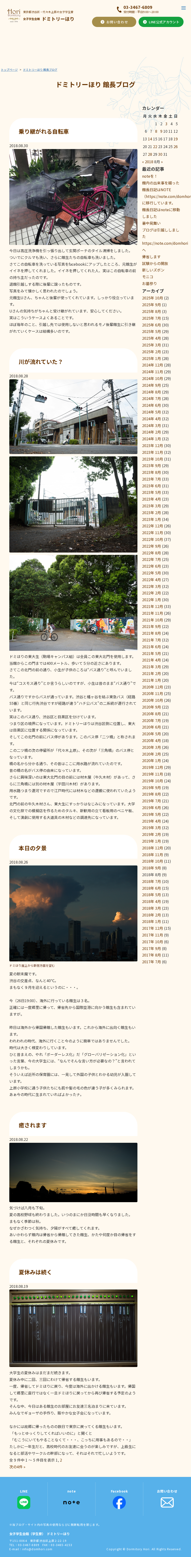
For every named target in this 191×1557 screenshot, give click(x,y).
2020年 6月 (151, 727)
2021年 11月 (152, 613)
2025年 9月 (151, 304)
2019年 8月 (151, 794)
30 (160, 154)
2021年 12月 (152, 606)
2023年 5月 (151, 492)
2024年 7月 (151, 398)
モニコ (147, 276)
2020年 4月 (151, 740)
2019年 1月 (151, 841)
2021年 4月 (151, 660)
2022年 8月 (151, 553)
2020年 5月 (151, 733)
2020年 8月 (151, 713)
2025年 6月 (151, 325)
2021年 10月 (152, 620)
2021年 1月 (151, 680)
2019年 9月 (151, 787)
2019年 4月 (151, 821)
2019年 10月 (152, 781)
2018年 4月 (151, 901)
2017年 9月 (151, 948)
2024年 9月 (151, 385)
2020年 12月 (152, 687)
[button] (183, 7)
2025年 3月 (151, 345)
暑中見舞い (151, 223)
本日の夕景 (33, 848)
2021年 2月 (151, 673)
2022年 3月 (151, 586)
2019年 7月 (151, 801)
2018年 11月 (152, 854)
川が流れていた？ (41, 361)
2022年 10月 (152, 539)
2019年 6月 (151, 807)
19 (176, 139)
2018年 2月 (151, 915)
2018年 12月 (152, 848)
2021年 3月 (151, 666)
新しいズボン (153, 270)
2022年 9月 (151, 546)
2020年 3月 (151, 747)
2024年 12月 (152, 365)
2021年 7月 (151, 640)
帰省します (151, 256)
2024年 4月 (151, 418)
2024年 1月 (151, 438)
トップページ (9, 69)
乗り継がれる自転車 (44, 131)
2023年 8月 (151, 472)
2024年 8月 (151, 392)
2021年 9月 (151, 626)
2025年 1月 (151, 358)
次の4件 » (17, 1466)
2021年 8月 (151, 633)
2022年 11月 (152, 532)
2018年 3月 (151, 908)
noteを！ (150, 176)
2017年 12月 (152, 928)
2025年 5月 (151, 331)
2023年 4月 (151, 499)
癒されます (33, 1125)
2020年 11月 (152, 693)
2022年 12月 (152, 526)
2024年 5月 (151, 412)
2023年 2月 (151, 512)
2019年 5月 (151, 814)
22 (155, 146)
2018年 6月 (151, 888)
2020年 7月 (151, 720)
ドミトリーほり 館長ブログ (40, 69)
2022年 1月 (151, 599)
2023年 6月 (151, 485)
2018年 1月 (151, 921)
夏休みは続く (35, 1272)
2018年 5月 (151, 894)
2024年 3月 (151, 425)
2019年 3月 (151, 827)
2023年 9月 (151, 465)
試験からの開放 (155, 263)
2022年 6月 (151, 566)
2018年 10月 (152, 861)
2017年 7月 (151, 961)
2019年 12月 (152, 767)
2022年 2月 (151, 593)
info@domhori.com (37, 1549)
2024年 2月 (151, 432)
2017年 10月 (152, 941)
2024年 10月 (152, 378)
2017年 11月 (152, 935)
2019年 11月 (152, 774)
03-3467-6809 (137, 7)
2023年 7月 (151, 479)
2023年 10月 (152, 459)
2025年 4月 (151, 338)
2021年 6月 (151, 646)
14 (150, 139)
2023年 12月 (152, 445)
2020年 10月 (152, 700)
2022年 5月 (151, 573)
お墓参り (149, 283)
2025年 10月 (152, 298)
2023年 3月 (151, 506)
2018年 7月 (151, 881)
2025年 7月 (151, 318)
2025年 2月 (151, 351)
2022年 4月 (151, 579)
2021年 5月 (151, 653)
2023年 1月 (151, 519)
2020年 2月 (151, 754)
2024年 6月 (151, 405)
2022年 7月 (151, 559)
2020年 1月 (151, 760)
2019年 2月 (151, 834)
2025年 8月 (151, 311)
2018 (149, 161)
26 (176, 146)
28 (150, 154)
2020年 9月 (151, 707)
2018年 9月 (151, 868)
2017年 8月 (151, 955)
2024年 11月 (152, 371)
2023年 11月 (152, 452)
